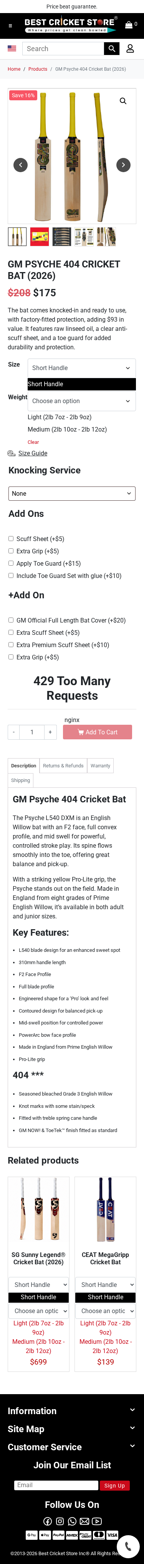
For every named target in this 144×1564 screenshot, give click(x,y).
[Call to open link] (128, 1546)
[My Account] (127, 50)
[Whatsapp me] (72, 1520)
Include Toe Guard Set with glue (69, 575)
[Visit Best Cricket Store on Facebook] (47, 1520)
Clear (33, 442)
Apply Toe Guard (49, 563)
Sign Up (114, 1486)
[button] (10, 26)
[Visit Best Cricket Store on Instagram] (60, 1520)
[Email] (84, 1520)
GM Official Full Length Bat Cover (71, 620)
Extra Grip (38, 551)
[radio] (82, 384)
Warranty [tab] (100, 766)
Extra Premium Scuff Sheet (63, 645)
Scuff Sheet (41, 539)
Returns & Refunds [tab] (63, 766)
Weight (17, 397)
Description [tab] (23, 766)
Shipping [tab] (20, 780)
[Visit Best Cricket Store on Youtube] (97, 1520)
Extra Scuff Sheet (48, 632)
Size (14, 364)
